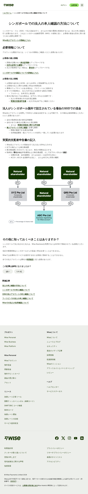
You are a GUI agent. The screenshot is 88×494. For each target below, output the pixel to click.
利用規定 (30, 259)
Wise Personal (10, 337)
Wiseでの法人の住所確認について (15, 303)
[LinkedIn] (82, 438)
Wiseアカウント (10, 360)
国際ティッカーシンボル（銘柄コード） (19, 401)
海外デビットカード (12, 374)
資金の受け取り (10, 378)
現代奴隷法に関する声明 (13, 461)
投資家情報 (51, 359)
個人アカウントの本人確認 (17, 127)
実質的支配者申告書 (18, 101)
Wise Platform (10, 346)
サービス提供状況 (11, 423)
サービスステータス (54, 391)
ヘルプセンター (53, 387)
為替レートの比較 (11, 419)
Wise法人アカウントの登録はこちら (17, 40)
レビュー (50, 373)
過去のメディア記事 (54, 351)
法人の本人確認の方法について (14, 285)
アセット (7, 382)
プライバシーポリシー (55, 448)
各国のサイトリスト (54, 457)
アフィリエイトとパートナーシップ (60, 368)
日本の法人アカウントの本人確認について (18, 294)
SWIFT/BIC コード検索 (13, 405)
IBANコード (9, 410)
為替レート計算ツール (13, 397)
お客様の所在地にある (30, 485)
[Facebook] (57, 438)
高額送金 (7, 369)
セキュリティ (52, 346)
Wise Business (10, 342)
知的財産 (7, 466)
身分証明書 (24, 62)
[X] (63, 438)
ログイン (64, 5)
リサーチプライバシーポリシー (59, 453)
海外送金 (7, 365)
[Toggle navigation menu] (82, 5)
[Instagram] (69, 438)
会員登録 (74, 5)
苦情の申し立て (10, 457)
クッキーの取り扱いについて (15, 453)
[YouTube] (75, 438)
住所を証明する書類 (14, 65)
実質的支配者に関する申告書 (29, 125)
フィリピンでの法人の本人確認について (17, 298)
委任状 (31, 68)
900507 (13, 481)
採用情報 (50, 355)
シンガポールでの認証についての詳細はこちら (21, 73)
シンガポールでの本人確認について (16, 290)
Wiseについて (52, 337)
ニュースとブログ (54, 342)
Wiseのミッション (54, 364)
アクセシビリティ (54, 461)
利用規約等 (8, 448)
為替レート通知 (10, 414)
